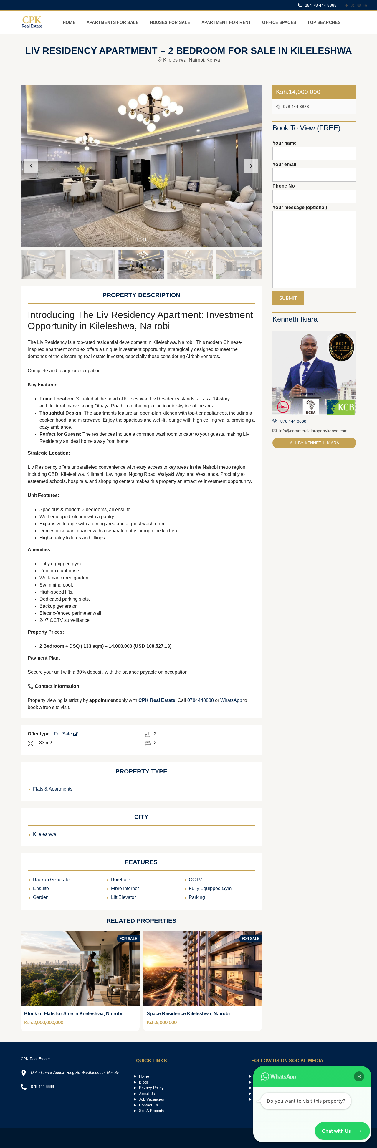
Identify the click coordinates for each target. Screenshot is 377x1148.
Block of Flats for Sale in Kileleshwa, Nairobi (73, 1013)
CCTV (195, 879)
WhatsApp (231, 700)
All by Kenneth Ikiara (314, 442)
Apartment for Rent (226, 22)
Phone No (283, 185)
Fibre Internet (125, 888)
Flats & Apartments (52, 788)
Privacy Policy (151, 1088)
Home (69, 22)
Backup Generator (52, 879)
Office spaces (279, 22)
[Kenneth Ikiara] (314, 373)
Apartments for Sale (113, 22)
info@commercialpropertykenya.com (313, 430)
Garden (41, 897)
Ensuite (41, 888)
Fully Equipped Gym (210, 888)
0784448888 (201, 700)
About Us (147, 1093)
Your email (284, 164)
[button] (251, 166)
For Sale (63, 733)
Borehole (120, 879)
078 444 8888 (295, 106)
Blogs (144, 1082)
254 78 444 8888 (320, 5)
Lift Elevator (123, 897)
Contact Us (148, 1105)
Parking (197, 897)
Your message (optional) (299, 207)
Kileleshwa (44, 834)
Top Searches (323, 22)
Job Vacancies (151, 1099)
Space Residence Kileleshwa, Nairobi (188, 1013)
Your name (284, 142)
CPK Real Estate (156, 700)
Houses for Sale (170, 22)
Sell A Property (151, 1111)
